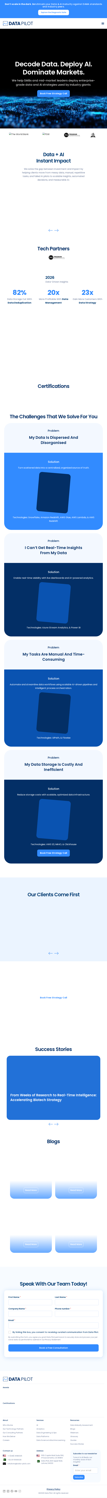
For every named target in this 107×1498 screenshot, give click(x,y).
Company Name (17, 1308)
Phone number (63, 1308)
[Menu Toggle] (102, 23)
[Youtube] (15, 1491)
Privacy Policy (53, 1489)
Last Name (61, 1297)
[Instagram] (19, 1491)
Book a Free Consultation (53, 1347)
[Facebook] (12, 1491)
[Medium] (8, 1491)
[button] (50, 230)
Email (11, 1320)
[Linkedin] (4, 1491)
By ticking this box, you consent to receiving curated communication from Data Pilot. (56, 1332)
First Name (14, 1297)
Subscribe (79, 1477)
